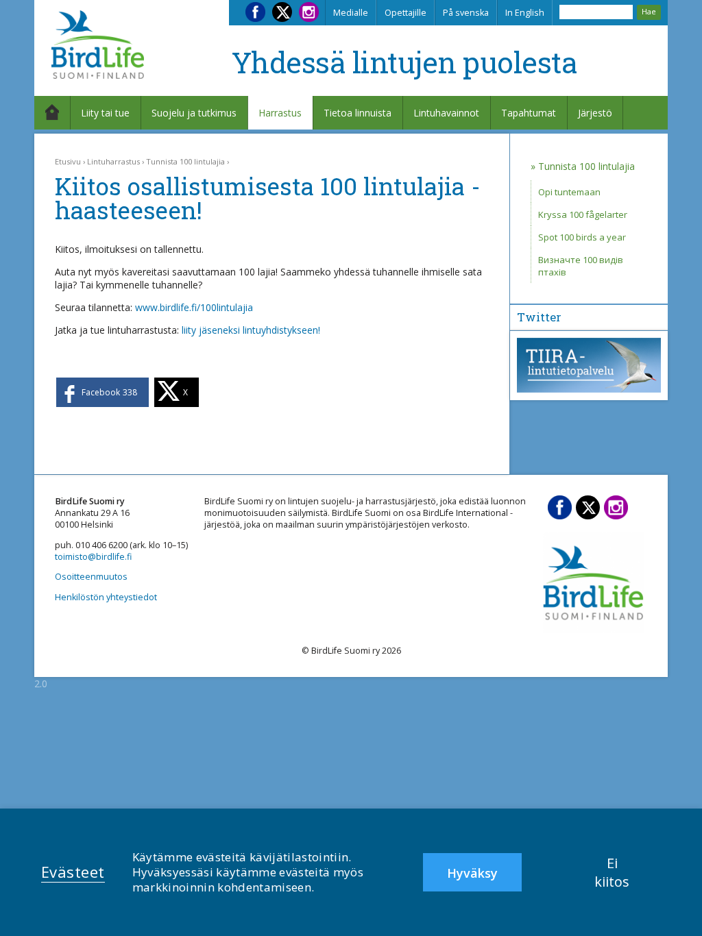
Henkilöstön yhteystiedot (106, 597)
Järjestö (595, 112)
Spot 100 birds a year (582, 237)
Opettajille (405, 13)
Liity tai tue (105, 112)
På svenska (466, 13)
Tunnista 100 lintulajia (185, 161)
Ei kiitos (611, 872)
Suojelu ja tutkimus (194, 112)
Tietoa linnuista (357, 112)
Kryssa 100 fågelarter (582, 214)
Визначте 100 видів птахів (580, 266)
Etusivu (68, 161)
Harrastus (280, 112)
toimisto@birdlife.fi (93, 557)
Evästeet (73, 871)
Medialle (350, 13)
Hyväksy (472, 873)
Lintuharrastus (113, 161)
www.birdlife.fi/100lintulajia (194, 307)
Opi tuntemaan (569, 192)
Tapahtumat (528, 112)
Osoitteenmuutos (91, 576)
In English (524, 13)
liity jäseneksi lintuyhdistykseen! (251, 329)
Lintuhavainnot (446, 112)
